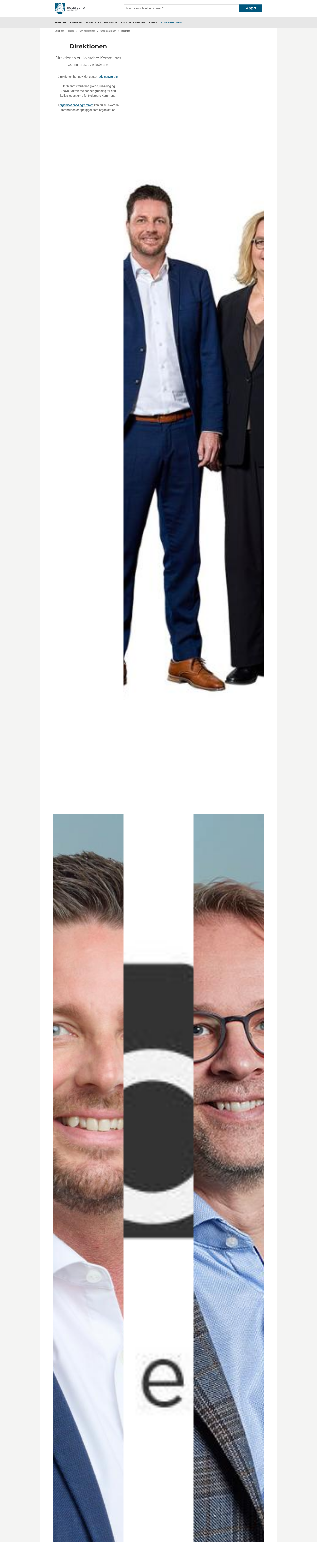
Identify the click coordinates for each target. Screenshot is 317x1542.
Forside (70, 31)
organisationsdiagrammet (76, 105)
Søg (250, 8)
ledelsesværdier (108, 76)
